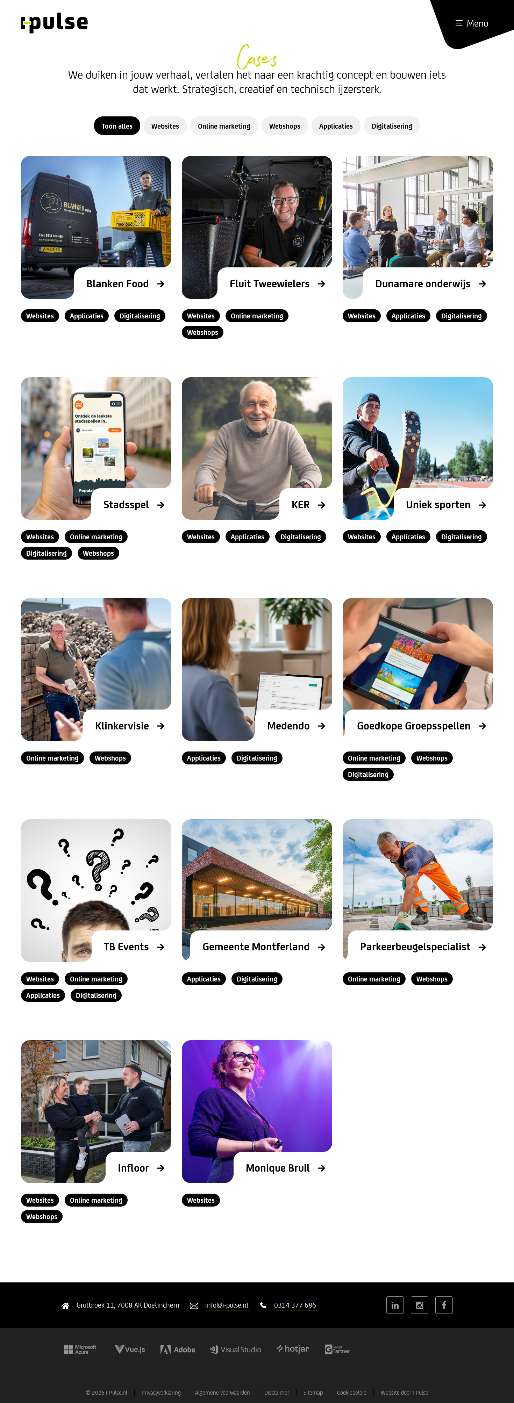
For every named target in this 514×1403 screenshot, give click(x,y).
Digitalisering (392, 126)
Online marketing (224, 126)
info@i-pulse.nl (226, 1305)
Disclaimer (276, 1392)
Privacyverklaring (161, 1392)
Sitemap (313, 1392)
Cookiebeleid (351, 1392)
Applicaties (336, 126)
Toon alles (117, 126)
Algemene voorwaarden (222, 1392)
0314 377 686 (295, 1305)
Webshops (284, 126)
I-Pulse (420, 1392)
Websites (165, 126)
